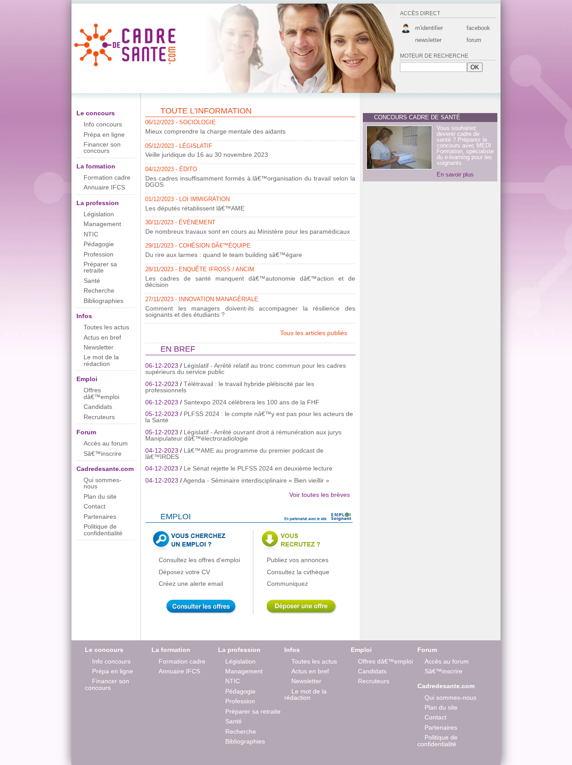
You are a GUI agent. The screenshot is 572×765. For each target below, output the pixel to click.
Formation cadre (107, 177)
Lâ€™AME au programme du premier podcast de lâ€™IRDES (234, 453)
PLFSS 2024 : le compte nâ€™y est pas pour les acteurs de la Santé (249, 417)
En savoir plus (455, 174)
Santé (92, 280)
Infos (84, 315)
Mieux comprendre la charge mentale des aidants (215, 131)
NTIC (91, 234)
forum (474, 40)
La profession (97, 202)
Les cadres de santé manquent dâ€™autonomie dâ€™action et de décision (250, 281)
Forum (86, 432)
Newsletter (99, 347)
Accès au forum (106, 443)
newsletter (428, 40)
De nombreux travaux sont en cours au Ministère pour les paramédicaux (247, 231)
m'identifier (429, 28)
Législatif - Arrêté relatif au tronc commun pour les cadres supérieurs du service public (245, 368)
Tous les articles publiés (314, 332)
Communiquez (287, 583)
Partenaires (100, 516)
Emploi (86, 378)
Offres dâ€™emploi (101, 393)
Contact (94, 506)
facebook (478, 28)
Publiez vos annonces (297, 559)
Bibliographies (103, 300)
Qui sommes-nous (103, 483)
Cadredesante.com (105, 468)
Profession (99, 254)
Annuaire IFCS (104, 187)
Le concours (95, 113)
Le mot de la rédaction (101, 360)
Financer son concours (102, 147)
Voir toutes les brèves (319, 494)
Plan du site (100, 496)
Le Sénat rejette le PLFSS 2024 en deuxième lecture (258, 468)
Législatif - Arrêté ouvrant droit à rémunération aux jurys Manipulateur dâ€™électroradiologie (243, 435)
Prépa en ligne (104, 134)
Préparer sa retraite (100, 267)
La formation (95, 166)
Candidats (98, 406)
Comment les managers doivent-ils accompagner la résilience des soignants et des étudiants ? (250, 311)
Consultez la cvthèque (298, 572)
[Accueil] (126, 66)
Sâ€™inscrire (103, 453)
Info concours (103, 124)
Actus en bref (102, 337)
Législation (99, 214)
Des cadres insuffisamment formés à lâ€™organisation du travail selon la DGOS (250, 181)
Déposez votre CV (184, 572)
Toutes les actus (106, 327)
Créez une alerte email (191, 583)
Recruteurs (99, 416)
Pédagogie (99, 244)
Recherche (99, 290)
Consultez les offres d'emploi (199, 559)
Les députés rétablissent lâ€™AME (194, 208)
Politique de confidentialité (103, 529)
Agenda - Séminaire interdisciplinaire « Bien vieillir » (256, 480)
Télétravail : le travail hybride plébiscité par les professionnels (229, 387)
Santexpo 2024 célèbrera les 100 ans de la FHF (252, 402)
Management (102, 223)
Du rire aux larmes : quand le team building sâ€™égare (223, 254)
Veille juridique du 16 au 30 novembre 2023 (206, 154)
